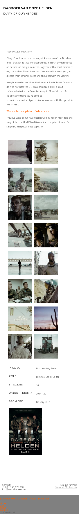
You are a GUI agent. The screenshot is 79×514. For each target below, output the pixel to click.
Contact (4, 510)
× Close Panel (8, 512)
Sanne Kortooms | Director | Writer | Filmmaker (24, 498)
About (3, 507)
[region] (39, 32)
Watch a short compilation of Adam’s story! (28, 111)
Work (2, 505)
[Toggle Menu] (1, 496)
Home (3, 503)
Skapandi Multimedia (66, 487)
